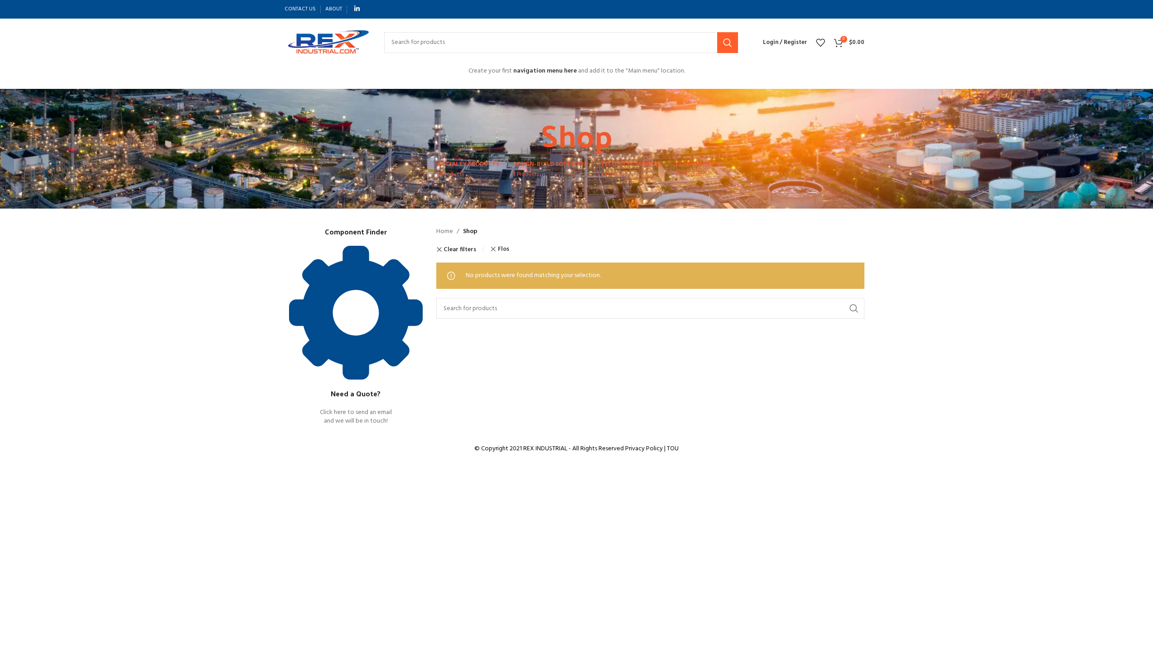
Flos (503, 249)
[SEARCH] (727, 42)
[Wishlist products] (820, 43)
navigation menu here (545, 71)
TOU (673, 448)
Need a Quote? (356, 393)
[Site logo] (328, 42)
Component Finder (356, 231)
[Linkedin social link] (357, 9)
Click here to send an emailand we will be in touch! (356, 417)
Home (444, 232)
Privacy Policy (644, 448)
